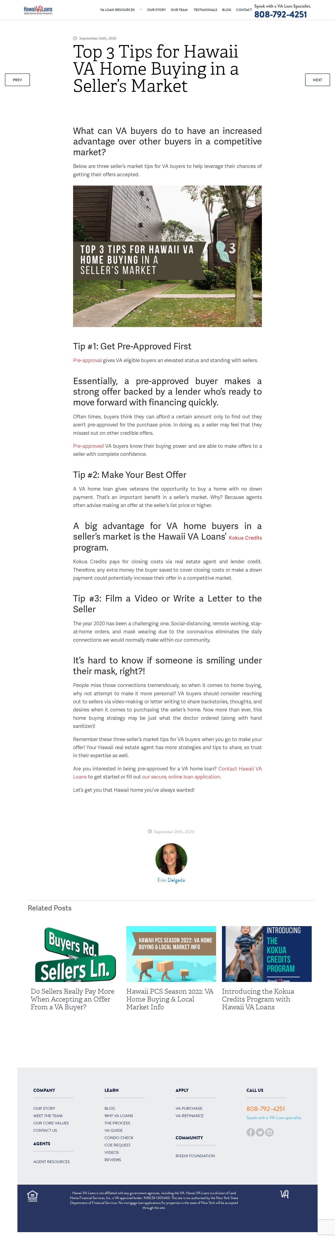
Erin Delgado (171, 880)
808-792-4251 (280, 14)
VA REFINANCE (190, 1116)
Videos (111, 1152)
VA (282, 1192)
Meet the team (48, 1116)
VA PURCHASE (189, 1108)
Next (317, 80)
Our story (44, 1108)
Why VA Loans (118, 1116)
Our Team (179, 9)
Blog (226, 9)
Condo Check (118, 1138)
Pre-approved (89, 445)
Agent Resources (51, 1162)
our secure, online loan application (181, 776)
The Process (117, 1123)
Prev (17, 80)
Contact (244, 9)
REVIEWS (112, 1160)
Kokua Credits (245, 537)
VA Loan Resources (117, 9)
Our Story (156, 9)
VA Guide (113, 1130)
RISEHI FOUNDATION (195, 1156)
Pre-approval (87, 360)
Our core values (51, 1123)
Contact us (45, 1130)
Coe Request (117, 1145)
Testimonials (205, 9)
